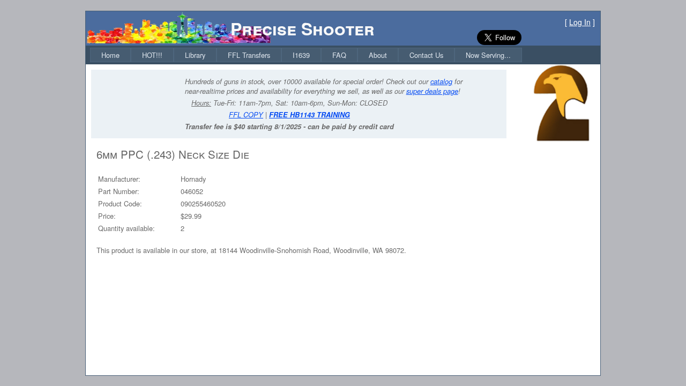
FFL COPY (246, 115)
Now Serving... (488, 55)
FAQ (339, 55)
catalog (441, 81)
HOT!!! (152, 55)
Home (110, 55)
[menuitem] (110, 55)
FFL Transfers (249, 55)
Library (195, 55)
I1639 (301, 55)
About (378, 55)
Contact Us (426, 55)
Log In (580, 22)
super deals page (432, 91)
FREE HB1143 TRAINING (309, 115)
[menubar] (306, 55)
